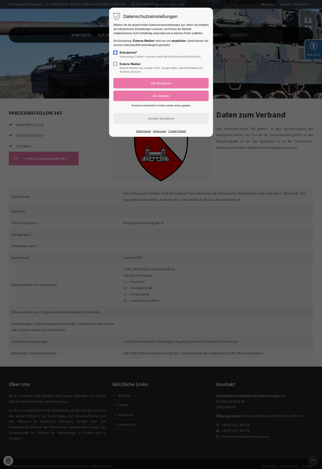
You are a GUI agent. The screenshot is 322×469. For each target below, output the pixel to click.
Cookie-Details (177, 131)
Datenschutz (143, 131)
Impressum (159, 131)
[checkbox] (115, 52)
